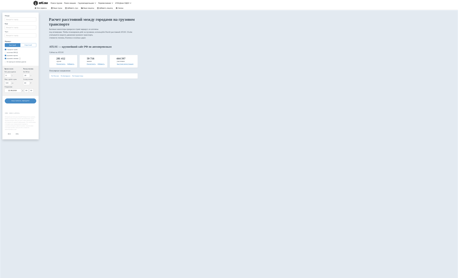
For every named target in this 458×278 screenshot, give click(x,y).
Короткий (28, 45)
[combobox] (20, 19)
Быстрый (12, 45)
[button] (8, 134)
